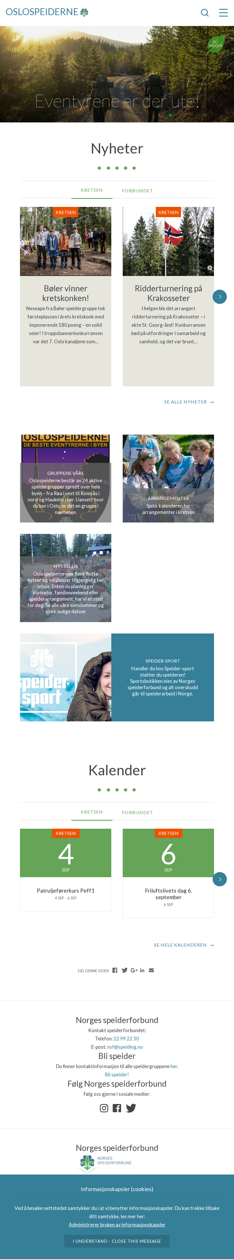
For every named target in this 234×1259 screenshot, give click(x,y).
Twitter (130, 1108)
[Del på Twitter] (124, 970)
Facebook (117, 1108)
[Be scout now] (216, 44)
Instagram (104, 1108)
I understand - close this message (117, 1241)
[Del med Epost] (151, 970)
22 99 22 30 (126, 1039)
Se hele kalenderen (180, 944)
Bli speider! (117, 1075)
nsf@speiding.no (125, 1047)
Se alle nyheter (185, 401)
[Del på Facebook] (115, 970)
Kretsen (92, 190)
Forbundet (137, 190)
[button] (220, 297)
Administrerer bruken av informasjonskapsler (117, 1225)
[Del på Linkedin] (142, 970)
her (173, 1066)
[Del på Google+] (133, 970)
